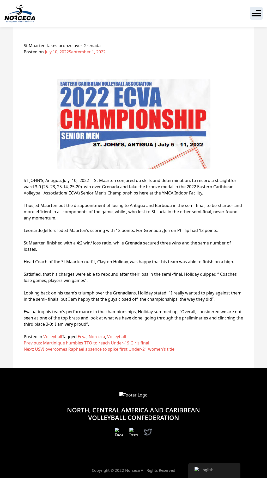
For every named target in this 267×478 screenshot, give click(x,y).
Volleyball (52, 336)
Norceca (97, 336)
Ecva (82, 336)
